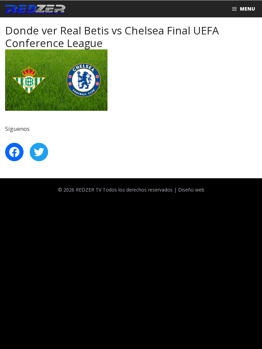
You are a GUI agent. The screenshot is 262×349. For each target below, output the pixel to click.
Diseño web (191, 189)
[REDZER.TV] (34, 8)
